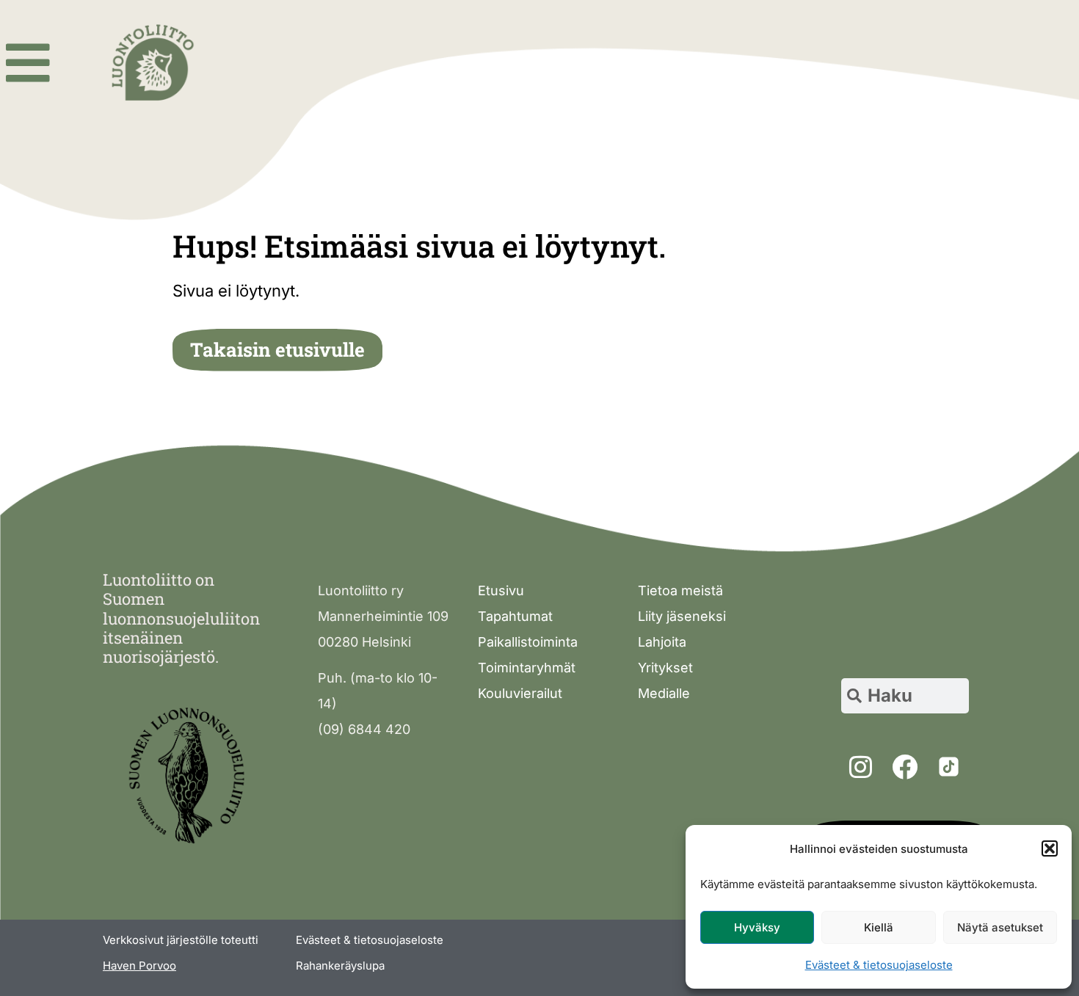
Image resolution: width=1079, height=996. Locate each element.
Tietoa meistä (680, 590)
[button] (1049, 848)
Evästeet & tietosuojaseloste (879, 965)
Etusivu (501, 590)
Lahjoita (662, 642)
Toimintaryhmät (526, 667)
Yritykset (665, 667)
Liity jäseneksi (682, 616)
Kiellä (878, 927)
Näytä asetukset (1000, 927)
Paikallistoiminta (528, 642)
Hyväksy (757, 927)
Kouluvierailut (520, 693)
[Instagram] (860, 767)
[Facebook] (904, 767)
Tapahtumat (515, 616)
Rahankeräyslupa (340, 966)
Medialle (664, 693)
